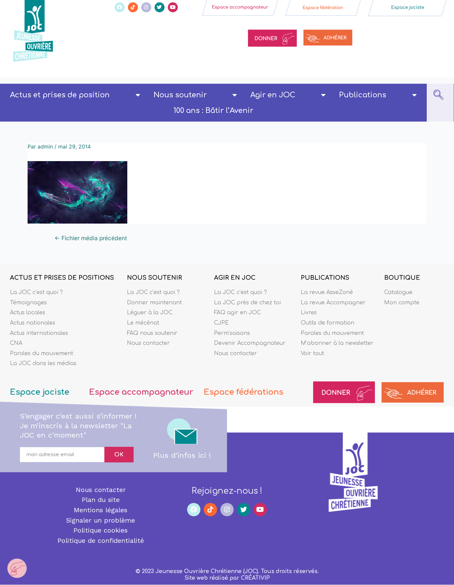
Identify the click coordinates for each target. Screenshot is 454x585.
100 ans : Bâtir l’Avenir (213, 111)
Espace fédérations (243, 392)
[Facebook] (120, 7)
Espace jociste (39, 392)
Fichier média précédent (91, 238)
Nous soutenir (180, 95)
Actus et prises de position (60, 95)
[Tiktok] (133, 7)
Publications (362, 95)
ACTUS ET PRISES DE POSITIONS (62, 277)
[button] (438, 95)
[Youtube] (173, 7)
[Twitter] (160, 7)
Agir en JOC (272, 95)
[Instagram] (146, 7)
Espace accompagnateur (141, 392)
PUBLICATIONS (325, 277)
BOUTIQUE (402, 277)
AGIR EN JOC (235, 277)
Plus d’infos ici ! (182, 455)
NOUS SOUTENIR (154, 277)
